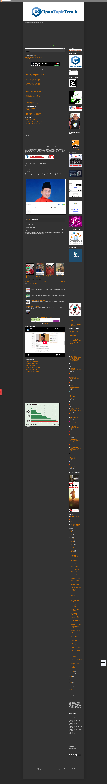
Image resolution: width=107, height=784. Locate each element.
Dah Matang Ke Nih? (74, 574)
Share (102, 664)
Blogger (60, 765)
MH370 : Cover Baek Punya (30, 125)
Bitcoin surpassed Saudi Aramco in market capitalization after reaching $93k (76, 351)
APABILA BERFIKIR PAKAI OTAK (75, 402)
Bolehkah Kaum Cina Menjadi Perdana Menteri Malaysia (35, 92)
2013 (71, 685)
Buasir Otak (72, 391)
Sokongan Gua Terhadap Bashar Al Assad (33, 103)
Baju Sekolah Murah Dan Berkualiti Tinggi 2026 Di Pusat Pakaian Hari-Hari (75, 449)
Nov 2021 (72, 540)
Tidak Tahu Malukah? (74, 566)
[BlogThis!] (34, 219)
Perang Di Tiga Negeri (74, 571)
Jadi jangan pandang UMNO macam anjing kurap (34, 177)
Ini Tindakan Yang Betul (75, 663)
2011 (71, 688)
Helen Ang (72, 461)
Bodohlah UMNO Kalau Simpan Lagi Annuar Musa (76, 652)
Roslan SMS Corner (73, 382)
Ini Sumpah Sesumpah (75, 666)
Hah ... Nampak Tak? (74, 560)
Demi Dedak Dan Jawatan (75, 584)
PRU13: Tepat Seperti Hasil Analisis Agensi (33, 94)
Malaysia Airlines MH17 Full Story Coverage (33, 114)
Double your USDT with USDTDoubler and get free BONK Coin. (75, 340)
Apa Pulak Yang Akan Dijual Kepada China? (33, 367)
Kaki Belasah (72, 404)
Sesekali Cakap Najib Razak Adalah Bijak (75, 579)
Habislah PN (28, 373)
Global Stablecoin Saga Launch (75, 525)
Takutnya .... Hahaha (74, 567)
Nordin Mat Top (28, 109)
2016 (71, 680)
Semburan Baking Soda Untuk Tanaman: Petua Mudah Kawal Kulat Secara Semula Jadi (75, 423)
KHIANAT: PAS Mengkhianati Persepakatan (33, 127)
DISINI (36, 55)
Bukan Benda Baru (74, 664)
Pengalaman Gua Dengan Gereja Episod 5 (33, 84)
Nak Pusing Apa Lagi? (74, 614)
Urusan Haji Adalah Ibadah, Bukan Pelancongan (34, 75)
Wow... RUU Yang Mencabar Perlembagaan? (75, 610)
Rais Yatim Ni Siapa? (74, 641)
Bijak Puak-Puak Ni (74, 557)
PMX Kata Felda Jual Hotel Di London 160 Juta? (34, 121)
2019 (71, 676)
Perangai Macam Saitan (74, 331)
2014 (71, 683)
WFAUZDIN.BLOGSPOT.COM (75, 417)
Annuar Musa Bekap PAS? (75, 580)
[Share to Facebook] (36, 219)
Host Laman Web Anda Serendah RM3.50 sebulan (33, 57)
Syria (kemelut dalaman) (30, 102)
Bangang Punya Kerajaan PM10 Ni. (32, 361)
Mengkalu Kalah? (29, 129)
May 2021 (72, 548)
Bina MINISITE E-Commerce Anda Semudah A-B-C (33, 58)
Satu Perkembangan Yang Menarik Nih (75, 570)
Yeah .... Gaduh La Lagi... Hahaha (31, 369)
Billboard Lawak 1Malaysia (30, 119)
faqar (71, 434)
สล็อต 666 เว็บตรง (73, 458)
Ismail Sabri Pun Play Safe (75, 585)
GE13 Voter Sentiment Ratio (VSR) (32, 95)
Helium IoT (72, 521)
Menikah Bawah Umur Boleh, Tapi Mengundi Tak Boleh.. (76, 576)
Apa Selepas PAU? (74, 563)
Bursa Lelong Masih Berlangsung (74, 656)
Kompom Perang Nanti (75, 643)
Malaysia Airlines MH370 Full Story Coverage (33, 113)
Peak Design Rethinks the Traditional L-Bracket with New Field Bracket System (75, 410)
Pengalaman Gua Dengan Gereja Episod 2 (33, 80)
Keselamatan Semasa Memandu (75, 330)
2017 (71, 679)
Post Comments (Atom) (33, 283)
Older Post (63, 281)
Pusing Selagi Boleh (29, 377)
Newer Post (27, 281)
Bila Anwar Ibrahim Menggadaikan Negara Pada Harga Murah (41, 310)
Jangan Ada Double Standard (76, 636)
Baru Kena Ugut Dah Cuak (75, 620)
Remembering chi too (73, 432)
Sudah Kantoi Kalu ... (74, 667)
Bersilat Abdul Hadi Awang (75, 559)
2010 (71, 689)
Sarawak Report (73, 395)
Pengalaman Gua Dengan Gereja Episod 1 (33, 79)
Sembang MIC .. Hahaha (75, 562)
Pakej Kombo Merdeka (73, 405)
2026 (71, 530)
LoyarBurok (72, 431)
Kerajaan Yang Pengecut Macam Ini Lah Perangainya (76, 622)
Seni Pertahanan (29, 110)
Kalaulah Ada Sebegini (75, 616)
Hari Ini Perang (73, 573)
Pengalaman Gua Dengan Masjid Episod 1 (33, 85)
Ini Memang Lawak (74, 613)
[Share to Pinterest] (37, 219)
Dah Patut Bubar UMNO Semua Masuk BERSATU (76, 553)
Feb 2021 (72, 671)
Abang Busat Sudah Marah (75, 644)
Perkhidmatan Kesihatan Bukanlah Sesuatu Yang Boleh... (75, 593)
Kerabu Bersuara (73, 464)
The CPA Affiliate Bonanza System (75, 324)
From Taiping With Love (35, 294)
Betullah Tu (73, 632)
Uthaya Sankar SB (73, 368)
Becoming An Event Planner (74, 323)
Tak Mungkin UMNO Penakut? (76, 646)
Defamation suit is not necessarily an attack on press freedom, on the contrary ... (75, 387)
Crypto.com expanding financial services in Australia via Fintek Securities (75, 346)
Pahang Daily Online (73, 356)
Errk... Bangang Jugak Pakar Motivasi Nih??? (33, 123)
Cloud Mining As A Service (75, 524)
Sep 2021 (72, 543)
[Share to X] (35, 219)
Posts (71, 72)
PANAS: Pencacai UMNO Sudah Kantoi (32, 306)
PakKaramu (72, 401)
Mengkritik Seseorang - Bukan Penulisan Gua (33, 91)
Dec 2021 (72, 538)
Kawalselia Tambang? (73, 335)
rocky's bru (72, 385)
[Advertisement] (47, 39)
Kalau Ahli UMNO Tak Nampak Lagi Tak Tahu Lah (76, 556)
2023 (71, 534)
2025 (71, 531)
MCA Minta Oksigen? (74, 640)
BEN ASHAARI (73, 377)
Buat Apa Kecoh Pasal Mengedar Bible (32, 78)
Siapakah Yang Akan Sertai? (75, 661)
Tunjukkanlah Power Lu (75, 654)
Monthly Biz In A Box (73, 325)
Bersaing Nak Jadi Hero (75, 611)
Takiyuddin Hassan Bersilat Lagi (76, 596)
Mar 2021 (72, 551)
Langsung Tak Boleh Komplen (76, 647)
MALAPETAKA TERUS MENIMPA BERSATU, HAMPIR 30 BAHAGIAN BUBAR (75, 441)
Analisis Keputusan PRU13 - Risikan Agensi (33, 96)
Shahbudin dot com (73, 439)
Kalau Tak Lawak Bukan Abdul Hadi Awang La (76, 606)
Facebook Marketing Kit (74, 321)
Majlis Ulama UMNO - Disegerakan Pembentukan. (30, 276)
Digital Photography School (75, 408)
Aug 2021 (72, 544)
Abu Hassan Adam (73, 444)
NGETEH (71, 418)
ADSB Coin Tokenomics (73, 517)
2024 (71, 533)
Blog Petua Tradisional (74, 421)
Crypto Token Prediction (74, 516)
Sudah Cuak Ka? (74, 608)
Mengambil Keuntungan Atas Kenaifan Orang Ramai (35, 74)
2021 (71, 537)
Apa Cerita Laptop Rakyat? (75, 604)
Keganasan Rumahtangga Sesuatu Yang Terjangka (75, 634)
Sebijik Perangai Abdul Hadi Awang (32, 363)
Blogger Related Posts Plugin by (31, 279)
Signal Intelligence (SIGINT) (30, 108)
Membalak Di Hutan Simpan (75, 602)
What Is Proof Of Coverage (74, 522)
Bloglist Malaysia (73, 426)
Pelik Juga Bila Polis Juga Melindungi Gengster (75, 669)
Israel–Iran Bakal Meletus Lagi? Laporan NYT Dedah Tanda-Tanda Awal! (75, 466)
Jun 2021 (72, 547)
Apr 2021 (72, 550)
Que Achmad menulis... (74, 447)
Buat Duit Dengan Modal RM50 (74, 149)
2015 (71, 682)
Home (45, 281)
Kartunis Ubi (72, 457)
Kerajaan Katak (73, 619)
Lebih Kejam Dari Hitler (75, 617)
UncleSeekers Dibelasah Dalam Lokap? (33, 371)
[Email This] (33, 219)
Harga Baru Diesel (73, 332)
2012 (71, 686)
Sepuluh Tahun (73, 595)
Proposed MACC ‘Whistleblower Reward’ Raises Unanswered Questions (75, 397)
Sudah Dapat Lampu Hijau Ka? (76, 650)
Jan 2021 (72, 673)
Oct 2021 (72, 541)
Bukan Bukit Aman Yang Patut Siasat (32, 379)
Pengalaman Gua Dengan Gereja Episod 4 (33, 83)
